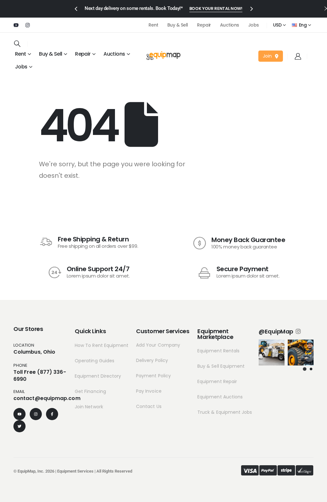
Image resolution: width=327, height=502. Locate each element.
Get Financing (90, 391)
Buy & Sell (177, 25)
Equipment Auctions (220, 397)
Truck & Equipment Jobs (224, 412)
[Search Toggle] (17, 43)
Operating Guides (94, 360)
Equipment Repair (217, 381)
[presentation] (75, 8)
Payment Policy (153, 376)
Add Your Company (158, 345)
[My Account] (298, 56)
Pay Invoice (149, 391)
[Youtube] (16, 24)
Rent (153, 25)
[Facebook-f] (52, 414)
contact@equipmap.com (46, 398)
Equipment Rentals (218, 351)
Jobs (253, 25)
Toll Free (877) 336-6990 (39, 375)
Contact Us (149, 406)
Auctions (229, 25)
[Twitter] (19, 426)
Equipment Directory (98, 376)
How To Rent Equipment (101, 345)
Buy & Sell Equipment (221, 366)
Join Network (89, 407)
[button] (304, 369)
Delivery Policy (152, 360)
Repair (204, 25)
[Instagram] (27, 24)
